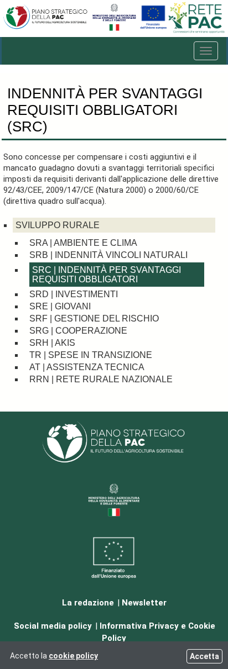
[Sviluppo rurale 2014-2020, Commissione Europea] (153, 28)
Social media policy (53, 626)
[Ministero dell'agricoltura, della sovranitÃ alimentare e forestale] (114, 28)
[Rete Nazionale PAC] (197, 31)
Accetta (204, 656)
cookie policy (73, 655)
